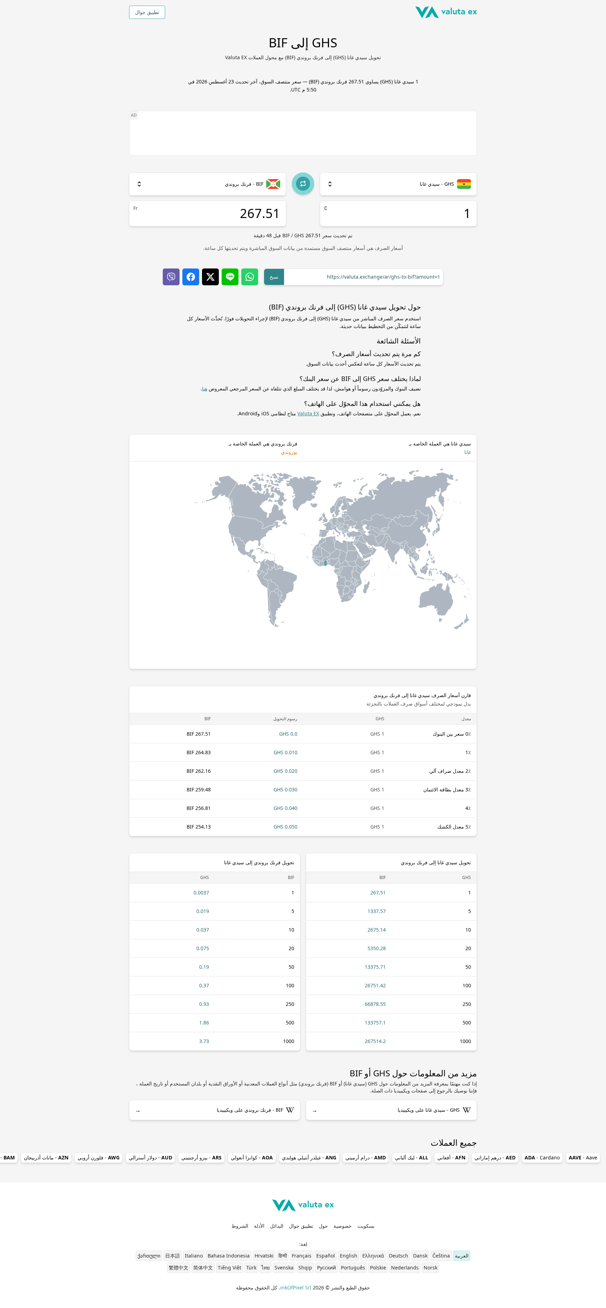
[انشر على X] (210, 276)
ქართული (148, 1255)
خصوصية (343, 1225)
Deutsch (398, 1255)
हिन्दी (282, 1255)
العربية (462, 1255)
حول (323, 1225)
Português (353, 1267)
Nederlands (405, 1267)
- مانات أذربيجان (46, 1157)
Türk (251, 1267)
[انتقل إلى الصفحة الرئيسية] (446, 12)
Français (301, 1255)
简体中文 (203, 1267)
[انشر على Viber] (171, 276)
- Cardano (542, 1157)
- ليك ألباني (411, 1157)
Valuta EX (308, 413)
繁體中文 (178, 1267)
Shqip (305, 1267)
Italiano (194, 1255)
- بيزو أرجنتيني (201, 1157)
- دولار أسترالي (150, 1157)
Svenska (284, 1267)
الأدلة (259, 1225)
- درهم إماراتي (495, 1157)
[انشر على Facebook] (190, 276)
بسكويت (366, 1225)
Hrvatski (264, 1255)
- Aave (583, 1157)
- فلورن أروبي (99, 1157)
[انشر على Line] (230, 276)
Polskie (378, 1267)
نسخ (274, 276)
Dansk (420, 1255)
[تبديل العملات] (303, 183)
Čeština (441, 1255)
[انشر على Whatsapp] (249, 276)
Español (325, 1255)
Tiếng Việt (229, 1267)
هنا (204, 388)
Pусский (326, 1267)
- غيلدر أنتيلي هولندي (309, 1157)
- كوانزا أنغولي (252, 1157)
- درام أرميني (365, 1157)
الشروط (239, 1225)
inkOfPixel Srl (295, 1287)
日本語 (172, 1255)
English (348, 1255)
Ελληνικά (373, 1255)
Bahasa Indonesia (229, 1255)
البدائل (276, 1225)
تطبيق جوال (147, 12)
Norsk (430, 1267)
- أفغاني (451, 1157)
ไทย (265, 1267)
